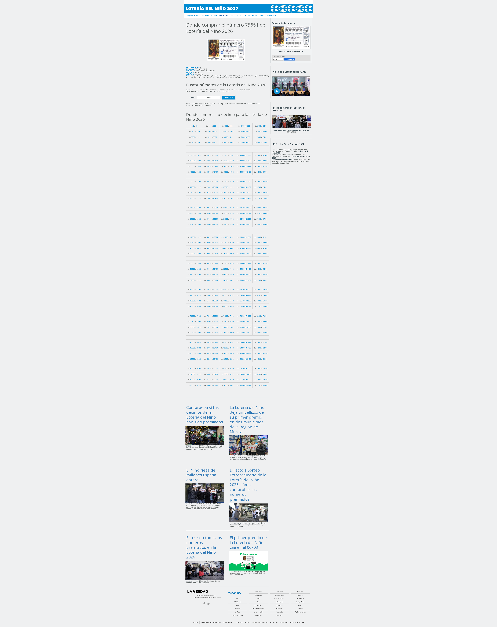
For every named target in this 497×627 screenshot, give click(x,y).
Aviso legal (227, 622)
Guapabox (279, 605)
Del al (194, 126)
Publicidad (274, 622)
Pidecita (300, 608)
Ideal (258, 598)
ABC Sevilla (237, 602)
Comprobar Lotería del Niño (291, 51)
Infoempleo (279, 602)
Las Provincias (258, 605)
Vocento (234, 592)
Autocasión (279, 612)
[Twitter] (208, 603)
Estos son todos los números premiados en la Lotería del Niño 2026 (204, 547)
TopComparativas (300, 612)
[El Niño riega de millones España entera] (205, 493)
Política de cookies (297, 622)
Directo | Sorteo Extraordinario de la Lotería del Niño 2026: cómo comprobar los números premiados (248, 484)
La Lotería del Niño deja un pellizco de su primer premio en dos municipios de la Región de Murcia (247, 419)
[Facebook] (204, 603)
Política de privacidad (260, 622)
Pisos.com (300, 592)
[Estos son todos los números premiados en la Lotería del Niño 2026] (205, 570)
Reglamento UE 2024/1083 (211, 622)
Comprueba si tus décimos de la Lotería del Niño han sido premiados (204, 415)
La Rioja (237, 612)
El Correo (237, 608)
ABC (237, 598)
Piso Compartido (279, 598)
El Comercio (258, 595)
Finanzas (279, 608)
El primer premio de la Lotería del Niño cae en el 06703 (248, 542)
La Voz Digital (258, 612)
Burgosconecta (279, 595)
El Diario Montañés (258, 608)
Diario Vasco (258, 592)
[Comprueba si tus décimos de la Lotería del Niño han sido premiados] (205, 435)
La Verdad (197, 591)
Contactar (194, 622)
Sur (258, 602)
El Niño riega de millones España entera (201, 474)
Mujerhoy (300, 595)
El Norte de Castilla (237, 615)
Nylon (300, 605)
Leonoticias (279, 592)
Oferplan (279, 615)
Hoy (237, 605)
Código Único (300, 602)
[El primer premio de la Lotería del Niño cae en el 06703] (249, 560)
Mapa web (284, 622)
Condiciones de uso (241, 622)
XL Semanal (300, 598)
